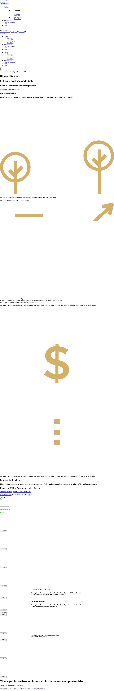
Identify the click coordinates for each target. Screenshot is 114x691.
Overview (17, 14)
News (5, 23)
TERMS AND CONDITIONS (22, 492)
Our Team (17, 15)
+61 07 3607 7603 (20, 688)
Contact (6, 25)
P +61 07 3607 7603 (5, 495)
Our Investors (18, 17)
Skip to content (4, 1)
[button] (4, 4)
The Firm (6, 7)
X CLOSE (3, 530)
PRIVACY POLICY (6, 492)
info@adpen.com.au (39, 688)
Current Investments (9, 22)
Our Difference (8, 20)
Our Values (17, 19)
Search (2, 30)
